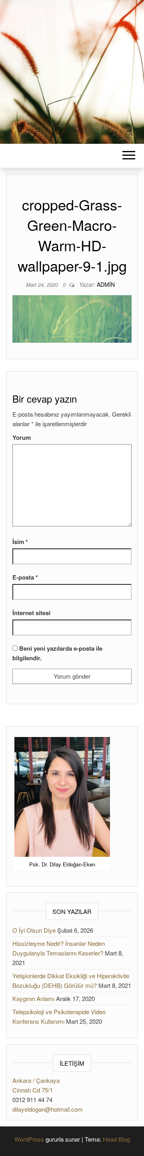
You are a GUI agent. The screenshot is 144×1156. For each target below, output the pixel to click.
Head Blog (116, 1139)
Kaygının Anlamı (33, 998)
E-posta (25, 577)
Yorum (21, 437)
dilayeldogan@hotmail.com (47, 1109)
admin (106, 284)
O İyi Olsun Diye (34, 930)
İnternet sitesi (31, 612)
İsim (20, 541)
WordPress (29, 1139)
